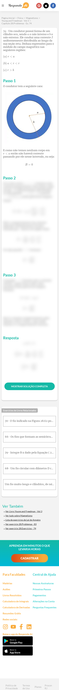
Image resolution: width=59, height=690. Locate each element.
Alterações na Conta (44, 601)
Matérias (7, 583)
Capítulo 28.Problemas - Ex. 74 (17, 23)
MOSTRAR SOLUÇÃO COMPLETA (29, 386)
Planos (38, 686)
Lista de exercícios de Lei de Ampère (22, 520)
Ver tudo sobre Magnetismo (18, 515)
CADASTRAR (30, 558)
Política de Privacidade (12, 687)
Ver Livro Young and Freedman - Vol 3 (23, 511)
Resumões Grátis (12, 613)
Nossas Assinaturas (43, 583)
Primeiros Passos (42, 589)
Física (20, 18)
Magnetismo (32, 18)
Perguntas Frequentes (44, 607)
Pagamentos (39, 595)
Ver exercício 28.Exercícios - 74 (20, 528)
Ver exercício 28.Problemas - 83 (21, 524)
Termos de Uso (26, 687)
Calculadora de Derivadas (16, 607)
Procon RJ (48, 687)
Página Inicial (8, 18)
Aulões (6, 589)
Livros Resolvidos (12, 595)
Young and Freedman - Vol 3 (15, 20)
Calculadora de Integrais (16, 601)
